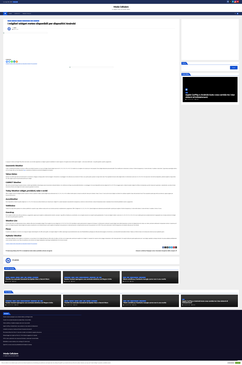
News (32, 20)
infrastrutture (92, 277)
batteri (124, 277)
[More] (17, 62)
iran (97, 277)
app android (14, 20)
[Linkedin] (14, 62)
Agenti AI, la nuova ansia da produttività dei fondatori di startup (17, 344)
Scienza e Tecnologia (134, 277)
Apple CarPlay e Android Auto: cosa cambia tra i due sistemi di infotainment (205, 302)
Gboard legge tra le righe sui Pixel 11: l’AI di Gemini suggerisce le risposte (20, 335)
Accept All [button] (238, 362)
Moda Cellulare (121, 6)
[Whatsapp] (12, 62)
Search (233, 67)
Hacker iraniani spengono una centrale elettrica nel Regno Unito (88, 279)
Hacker (77, 277)
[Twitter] (9, 62)
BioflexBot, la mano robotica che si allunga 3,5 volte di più (16, 341)
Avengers (7, 277)
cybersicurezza (67, 277)
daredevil (18, 277)
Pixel (24, 170)
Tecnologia (188, 92)
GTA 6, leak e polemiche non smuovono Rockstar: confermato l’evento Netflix (20, 338)
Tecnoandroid (34, 63)
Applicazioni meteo (26, 20)
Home (10, 13)
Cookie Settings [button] (231, 362)
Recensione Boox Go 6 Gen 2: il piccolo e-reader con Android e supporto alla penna (22, 332)
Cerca (184, 63)
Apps (183, 299)
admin (15, 27)
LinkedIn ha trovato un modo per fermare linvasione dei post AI (205, 96)
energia (73, 277)
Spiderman (29, 277)
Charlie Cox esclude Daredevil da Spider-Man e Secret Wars (27, 279)
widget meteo (36, 20)
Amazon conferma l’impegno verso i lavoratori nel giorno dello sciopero (156, 250)
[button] (235, 13)
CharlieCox (13, 277)
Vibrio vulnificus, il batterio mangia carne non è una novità (144, 279)
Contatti (17, 13)
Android (9, 20)
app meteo (19, 20)
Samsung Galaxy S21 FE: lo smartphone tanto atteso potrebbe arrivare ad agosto (29, 250)
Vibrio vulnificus (142, 277)
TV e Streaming (35, 277)
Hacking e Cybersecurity (84, 277)
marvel (22, 277)
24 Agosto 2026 (190, 99)
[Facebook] (7, 62)
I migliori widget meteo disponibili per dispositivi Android (18, 63)
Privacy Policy (27, 13)
